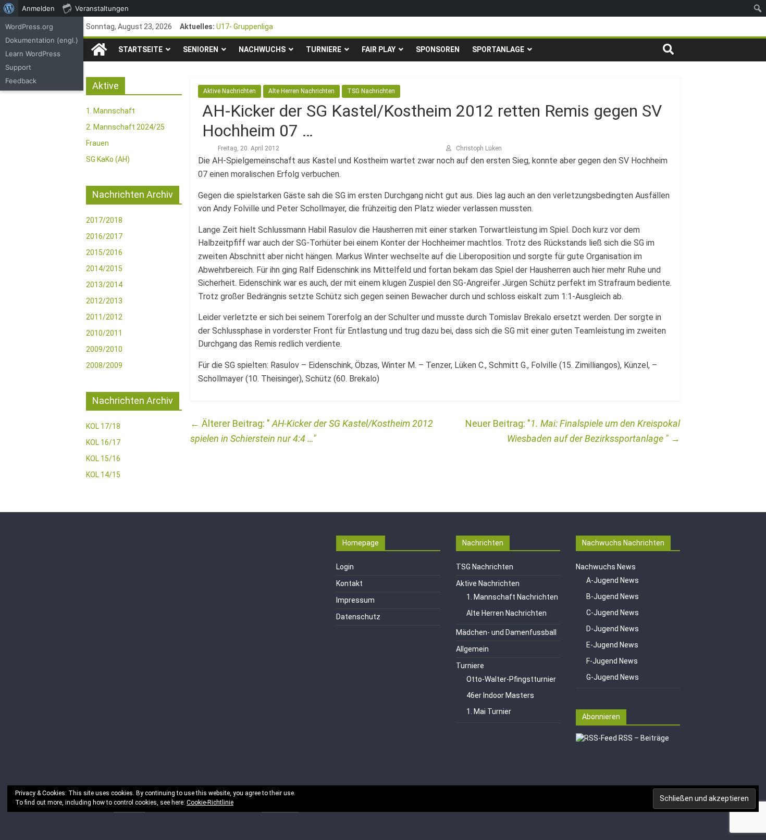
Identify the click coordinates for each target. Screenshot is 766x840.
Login (345, 567)
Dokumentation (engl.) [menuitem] (41, 40)
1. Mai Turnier (488, 711)
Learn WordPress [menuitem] (32, 53)
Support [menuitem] (18, 67)
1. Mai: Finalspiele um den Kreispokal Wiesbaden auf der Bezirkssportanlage (593, 431)
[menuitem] (9, 8)
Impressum (355, 600)
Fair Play (379, 49)
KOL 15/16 (103, 458)
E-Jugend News (612, 645)
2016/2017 (104, 236)
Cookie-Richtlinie (210, 802)
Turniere (323, 49)
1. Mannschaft (110, 111)
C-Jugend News (612, 612)
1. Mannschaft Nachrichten (512, 597)
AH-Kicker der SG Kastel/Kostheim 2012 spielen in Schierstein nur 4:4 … (311, 431)
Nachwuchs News (606, 567)
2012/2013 (104, 301)
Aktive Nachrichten (229, 91)
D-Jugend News (612, 629)
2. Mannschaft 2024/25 (125, 127)
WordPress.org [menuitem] (29, 26)
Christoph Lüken (479, 148)
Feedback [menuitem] (20, 81)
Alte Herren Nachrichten (301, 91)
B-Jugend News (612, 596)
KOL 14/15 (103, 474)
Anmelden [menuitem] (38, 8)
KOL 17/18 (103, 426)
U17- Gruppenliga (244, 26)
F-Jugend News (612, 661)
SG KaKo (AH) (108, 159)
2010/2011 (104, 333)
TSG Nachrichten (371, 91)
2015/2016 (104, 252)
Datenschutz (358, 617)
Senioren (200, 49)
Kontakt (349, 583)
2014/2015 (104, 268)
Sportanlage (498, 49)
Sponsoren (438, 49)
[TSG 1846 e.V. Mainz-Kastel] (99, 50)
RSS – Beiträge (643, 738)
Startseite (140, 49)
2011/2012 (104, 317)
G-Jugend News (612, 677)
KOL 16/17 (103, 442)
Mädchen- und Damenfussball (506, 632)
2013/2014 (104, 285)
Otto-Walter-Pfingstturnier (511, 679)
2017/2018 (104, 220)
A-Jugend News (612, 580)
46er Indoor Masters (500, 695)
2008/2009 (104, 365)
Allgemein (472, 649)
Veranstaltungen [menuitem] (102, 8)
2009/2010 (104, 349)
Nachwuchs (262, 49)
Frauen (97, 143)
